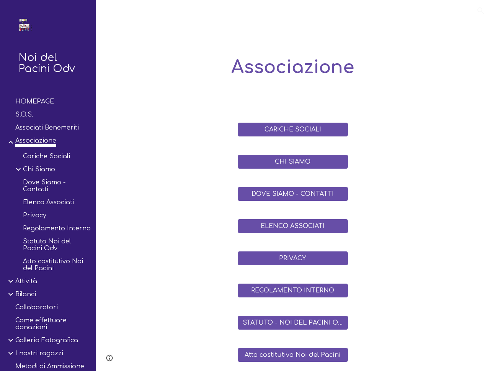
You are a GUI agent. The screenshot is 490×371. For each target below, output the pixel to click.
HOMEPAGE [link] (34, 101)
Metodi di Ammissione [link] (49, 366)
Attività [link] (26, 281)
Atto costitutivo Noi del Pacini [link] (53, 265)
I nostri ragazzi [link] (39, 353)
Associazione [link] (35, 140)
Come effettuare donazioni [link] (41, 324)
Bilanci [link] (25, 294)
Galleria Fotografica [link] (46, 340)
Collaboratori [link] (36, 307)
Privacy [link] (34, 215)
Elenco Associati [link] (48, 202)
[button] (481, 11)
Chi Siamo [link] (39, 169)
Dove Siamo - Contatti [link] (44, 186)
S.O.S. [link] (24, 114)
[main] (292, 67)
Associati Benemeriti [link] (47, 127)
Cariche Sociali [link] (46, 156)
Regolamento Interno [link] (57, 228)
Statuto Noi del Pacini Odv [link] (47, 245)
